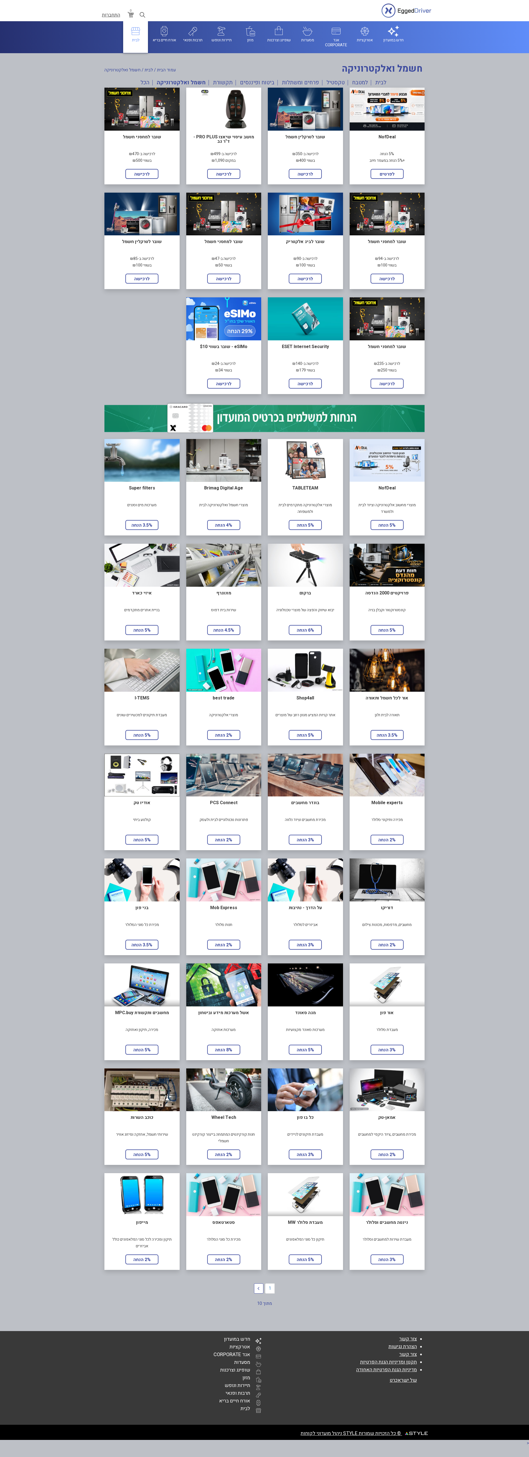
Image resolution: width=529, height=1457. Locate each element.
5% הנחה (387, 525)
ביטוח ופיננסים (257, 83)
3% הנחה (305, 840)
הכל (145, 83)
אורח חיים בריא (234, 1401)
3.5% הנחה (141, 525)
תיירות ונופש (237, 1385)
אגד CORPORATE (232, 1354)
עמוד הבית (166, 70)
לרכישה (305, 174)
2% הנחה (223, 735)
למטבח (360, 83)
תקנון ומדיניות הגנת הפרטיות (388, 1362)
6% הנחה (305, 630)
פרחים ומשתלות (300, 83)
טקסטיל (335, 83)
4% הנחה (223, 525)
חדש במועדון (237, 1339)
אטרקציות (240, 1347)
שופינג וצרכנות (235, 1370)
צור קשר (408, 1339)
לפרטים (387, 174)
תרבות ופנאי (238, 1393)
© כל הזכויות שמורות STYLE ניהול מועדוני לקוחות (351, 1433)
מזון (246, 1377)
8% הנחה (223, 1050)
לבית (149, 70)
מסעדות (242, 1362)
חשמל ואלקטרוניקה (181, 83)
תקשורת (223, 83)
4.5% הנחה (223, 630)
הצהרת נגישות (402, 1346)
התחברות (111, 15)
